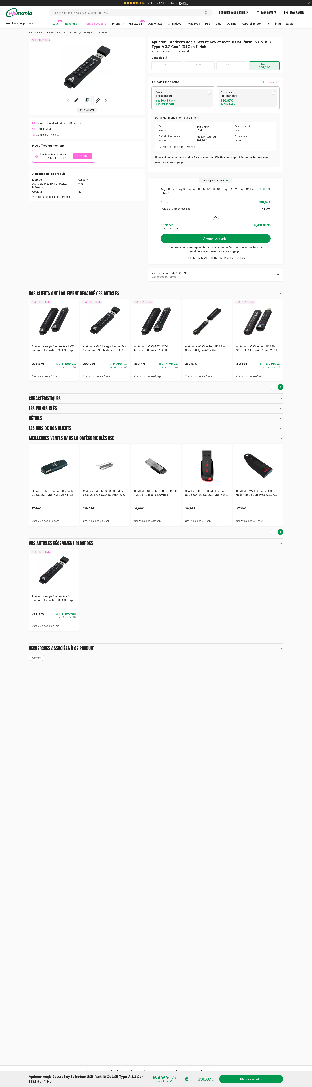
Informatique (35, 32)
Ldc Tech (219, 180)
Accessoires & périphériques (62, 32)
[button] (106, 100)
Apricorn (83, 179)
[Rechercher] (208, 12)
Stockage (87, 32)
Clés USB (102, 32)
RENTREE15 (81, 156)
